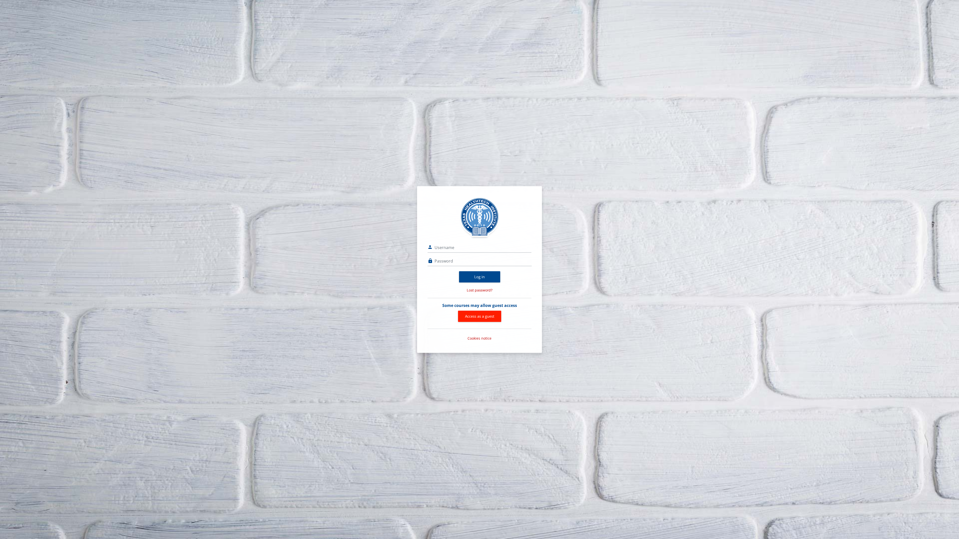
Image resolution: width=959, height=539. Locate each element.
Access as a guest (479, 316)
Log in (479, 276)
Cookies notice (479, 338)
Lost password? (479, 290)
